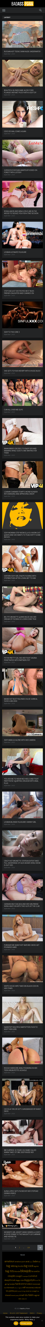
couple (11, 1276)
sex (38, 1291)
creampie (25, 1276)
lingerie (20, 1288)
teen (30, 1295)
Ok (16, 1323)
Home (5, 1313)
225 (29, 1247)
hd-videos (28, 1284)
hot (5, 1288)
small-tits (23, 1295)
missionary (30, 1287)
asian (31, 1262)
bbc (39, 1261)
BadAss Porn (25, 1308)
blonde (17, 1271)
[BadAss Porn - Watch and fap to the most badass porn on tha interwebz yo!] (23, 3)
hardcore (19, 1284)
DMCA (32, 1313)
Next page (40, 1247)
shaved (8, 1295)
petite (11, 1291)
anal (27, 1261)
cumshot (32, 1276)
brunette (35, 1271)
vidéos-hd (24, 1299)
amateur (9, 1261)
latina (16, 1288)
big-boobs (19, 1266)
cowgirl (18, 1276)
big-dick (36, 1266)
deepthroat (9, 1280)
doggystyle (29, 1280)
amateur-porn (20, 1261)
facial (36, 1280)
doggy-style (20, 1280)
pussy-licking (21, 1291)
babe (35, 1261)
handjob (12, 1284)
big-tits (9, 1271)
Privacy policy (26, 1323)
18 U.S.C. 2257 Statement (18, 1313)
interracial (10, 1287)
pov (16, 1291)
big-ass (10, 1266)
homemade (36, 1284)
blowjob (25, 1271)
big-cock (28, 1266)
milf (23, 1287)
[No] (42, 1320)
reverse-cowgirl (31, 1291)
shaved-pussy (15, 1295)
